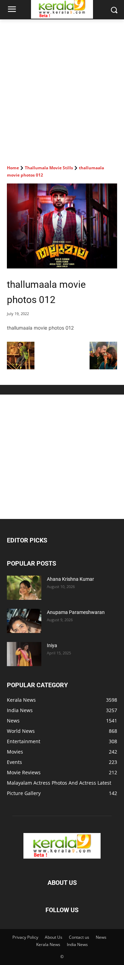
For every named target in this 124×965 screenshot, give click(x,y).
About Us (53, 937)
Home (13, 168)
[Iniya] (24, 654)
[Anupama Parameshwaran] (24, 621)
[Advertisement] (62, 85)
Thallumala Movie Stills (49, 168)
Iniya (52, 645)
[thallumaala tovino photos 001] (103, 367)
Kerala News (48, 944)
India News (77, 944)
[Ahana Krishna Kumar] (24, 588)
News (101, 937)
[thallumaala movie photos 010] (20, 367)
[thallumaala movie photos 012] (62, 225)
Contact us (79, 937)
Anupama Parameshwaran (76, 612)
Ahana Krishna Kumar (70, 579)
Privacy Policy (25, 937)
